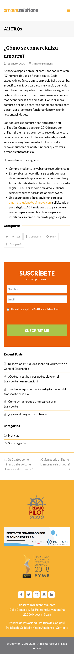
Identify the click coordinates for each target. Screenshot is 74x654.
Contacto (62, 627)
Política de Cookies (51, 623)
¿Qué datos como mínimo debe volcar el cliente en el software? (18, 464)
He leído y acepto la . (35, 309)
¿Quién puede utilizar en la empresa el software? (55, 462)
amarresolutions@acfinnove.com (30, 202)
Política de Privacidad (46, 309)
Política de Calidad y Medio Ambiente (30, 627)
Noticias (13, 435)
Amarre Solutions (43, 63)
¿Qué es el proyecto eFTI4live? (27, 414)
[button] (13, 236)
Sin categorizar (18, 443)
